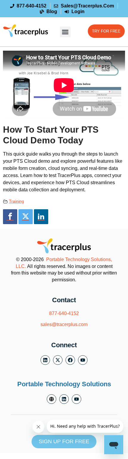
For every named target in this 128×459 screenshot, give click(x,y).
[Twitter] (25, 216)
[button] (65, 32)
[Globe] (51, 399)
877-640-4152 (64, 313)
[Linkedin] (41, 216)
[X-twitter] (58, 360)
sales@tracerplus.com (64, 324)
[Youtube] (83, 360)
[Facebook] (10, 216)
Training (16, 201)
